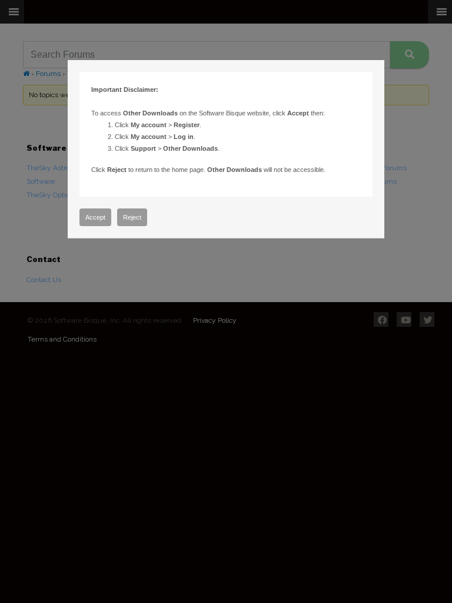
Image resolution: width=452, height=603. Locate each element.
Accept (95, 217)
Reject (132, 217)
